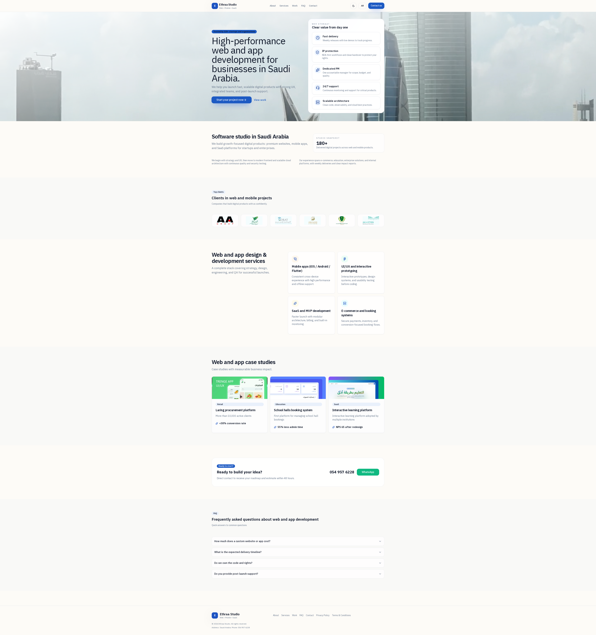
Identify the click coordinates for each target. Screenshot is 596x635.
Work (295, 5)
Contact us (376, 5)
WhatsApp (368, 472)
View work (260, 100)
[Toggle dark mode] (353, 6)
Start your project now (230, 100)
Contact (313, 5)
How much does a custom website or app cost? (242, 541)
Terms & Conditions (341, 615)
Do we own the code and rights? (233, 563)
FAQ (303, 5)
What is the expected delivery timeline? (237, 552)
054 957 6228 (342, 472)
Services (284, 5)
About (273, 5)
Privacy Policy (323, 615)
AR (362, 5)
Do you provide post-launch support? (236, 574)
